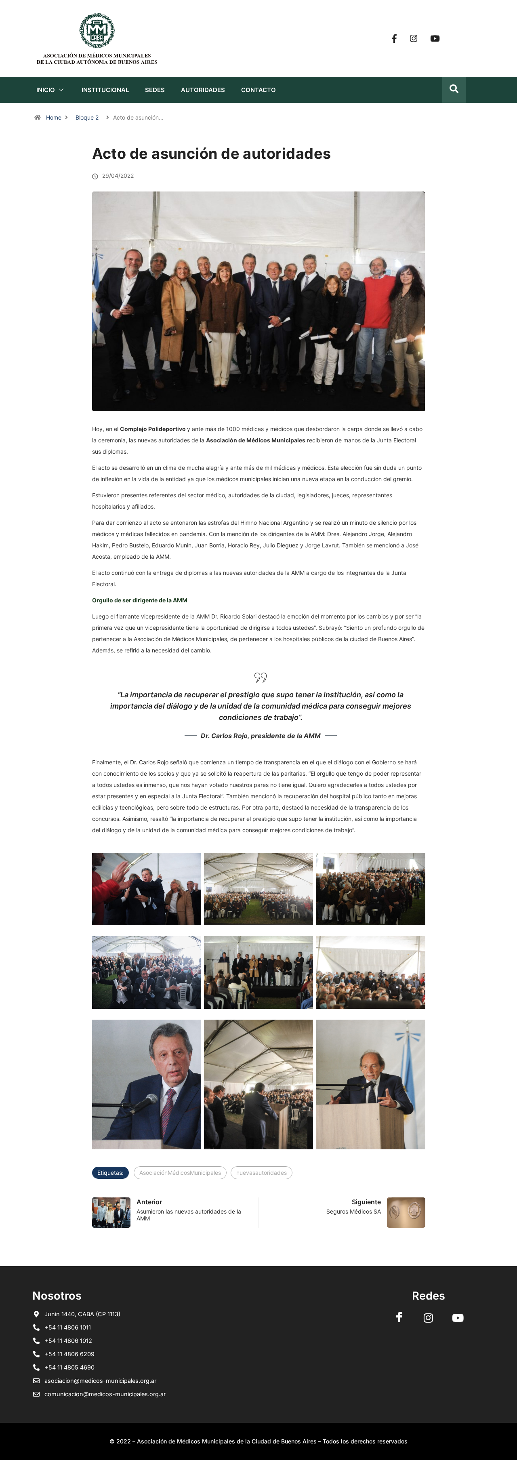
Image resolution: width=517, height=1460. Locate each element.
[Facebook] (394, 38)
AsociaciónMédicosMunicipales (180, 1172)
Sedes (155, 90)
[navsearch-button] (454, 90)
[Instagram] (413, 38)
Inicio (45, 90)
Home (53, 117)
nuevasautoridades (261, 1172)
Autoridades (203, 90)
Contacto (258, 90)
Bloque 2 (87, 117)
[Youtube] (435, 38)
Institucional (105, 90)
